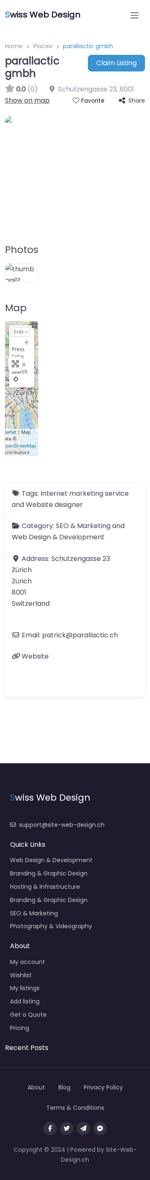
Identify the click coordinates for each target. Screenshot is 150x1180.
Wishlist (21, 975)
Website (35, 656)
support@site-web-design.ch (62, 825)
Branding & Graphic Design (49, 873)
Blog (64, 1087)
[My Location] (15, 379)
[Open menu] (134, 15)
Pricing (19, 1028)
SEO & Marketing (83, 526)
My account (27, 962)
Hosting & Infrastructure (45, 887)
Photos (21, 249)
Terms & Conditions (75, 1108)
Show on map (27, 100)
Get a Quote (28, 1014)
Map (16, 308)
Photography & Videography (51, 926)
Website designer (54, 504)
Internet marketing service (84, 493)
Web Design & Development (58, 537)
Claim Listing (116, 63)
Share (136, 100)
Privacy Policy (103, 1087)
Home (13, 46)
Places (42, 46)
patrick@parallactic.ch (80, 635)
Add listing (25, 1001)
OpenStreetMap (19, 445)
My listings (25, 988)
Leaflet (9, 432)
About (36, 1087)
